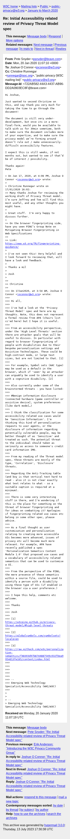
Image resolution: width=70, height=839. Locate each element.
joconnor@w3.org (48, 67)
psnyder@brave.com (46, 59)
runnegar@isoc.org (19, 75)
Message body (37, 36)
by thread (12, 809)
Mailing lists (29, 6)
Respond (55, 36)
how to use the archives (29, 813)
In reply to (26, 48)
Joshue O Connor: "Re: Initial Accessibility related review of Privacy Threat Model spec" (35, 761)
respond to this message (40, 797)
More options (14, 40)
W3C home (10, 6)
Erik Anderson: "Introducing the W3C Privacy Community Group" (33, 748)
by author (42, 809)
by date (58, 805)
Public (44, 6)
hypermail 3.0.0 (54, 825)
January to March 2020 (43, 10)
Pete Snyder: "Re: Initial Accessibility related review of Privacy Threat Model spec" (35, 736)
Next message (43, 44)
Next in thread (44, 48)
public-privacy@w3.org (39, 79)
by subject (27, 809)
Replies (61, 48)
